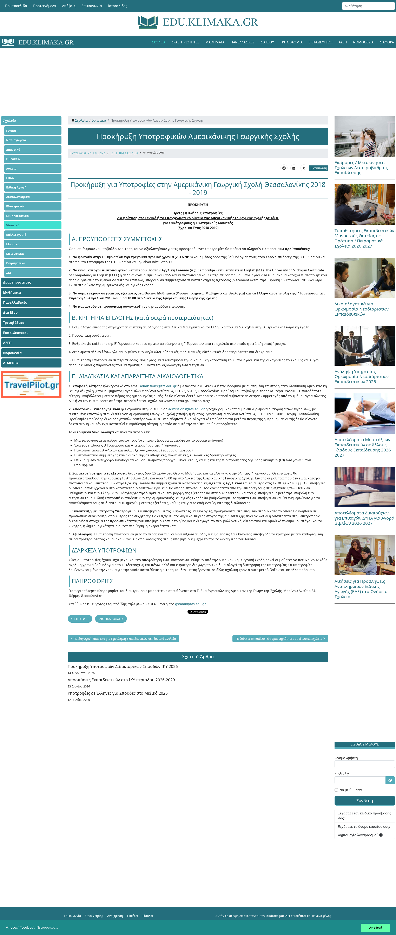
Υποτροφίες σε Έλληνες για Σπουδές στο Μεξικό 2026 (118, 693)
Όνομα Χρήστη (346, 758)
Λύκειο (11, 168)
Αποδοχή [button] (375, 927)
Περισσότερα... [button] (47, 927)
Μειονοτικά (15, 254)
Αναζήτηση (115, 916)
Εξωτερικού (15, 206)
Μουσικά (12, 244)
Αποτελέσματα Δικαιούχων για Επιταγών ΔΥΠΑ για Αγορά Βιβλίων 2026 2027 (364, 518)
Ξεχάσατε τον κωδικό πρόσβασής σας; (364, 815)
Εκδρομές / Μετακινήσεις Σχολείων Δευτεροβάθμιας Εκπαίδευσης (361, 167)
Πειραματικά (15, 263)
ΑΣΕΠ (343, 42)
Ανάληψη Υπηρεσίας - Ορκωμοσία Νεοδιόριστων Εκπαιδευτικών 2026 (362, 377)
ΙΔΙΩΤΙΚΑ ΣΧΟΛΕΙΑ (124, 153)
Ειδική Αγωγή (16, 187)
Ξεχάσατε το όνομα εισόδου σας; (364, 826)
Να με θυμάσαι (351, 790)
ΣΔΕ (8, 272)
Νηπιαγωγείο (16, 140)
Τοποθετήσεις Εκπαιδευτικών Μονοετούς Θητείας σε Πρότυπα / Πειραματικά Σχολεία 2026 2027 (364, 238)
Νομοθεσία (363, 42)
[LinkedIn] (293, 167)
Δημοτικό (13, 149)
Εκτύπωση (319, 168)
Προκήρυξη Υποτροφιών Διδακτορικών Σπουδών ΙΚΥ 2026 (123, 666)
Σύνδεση (364, 800)
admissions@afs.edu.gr (158, 386)
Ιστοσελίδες (117, 5)
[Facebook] (284, 167)
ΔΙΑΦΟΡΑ (11, 363)
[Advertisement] (188, 77)
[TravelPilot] (31, 384)
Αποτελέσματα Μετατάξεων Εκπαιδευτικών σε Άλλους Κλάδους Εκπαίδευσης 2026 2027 (363, 447)
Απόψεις (68, 5)
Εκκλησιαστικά (17, 216)
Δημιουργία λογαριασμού (358, 835)
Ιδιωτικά (12, 225)
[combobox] (368, 6)
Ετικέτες (132, 916)
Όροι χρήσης (94, 916)
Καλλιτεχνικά (16, 235)
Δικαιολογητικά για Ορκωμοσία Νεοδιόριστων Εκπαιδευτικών (362, 309)
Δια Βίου (267, 42)
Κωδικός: (342, 774)
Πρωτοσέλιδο (16, 5)
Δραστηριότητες (185, 42)
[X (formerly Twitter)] (303, 167)
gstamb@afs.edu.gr (190, 604)
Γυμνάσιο (13, 159)
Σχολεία (158, 42)
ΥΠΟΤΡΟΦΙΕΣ (80, 619)
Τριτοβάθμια (291, 42)
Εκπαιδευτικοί (320, 42)
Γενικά (11, 131)
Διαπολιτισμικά (18, 197)
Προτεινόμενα (44, 5)
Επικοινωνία (92, 5)
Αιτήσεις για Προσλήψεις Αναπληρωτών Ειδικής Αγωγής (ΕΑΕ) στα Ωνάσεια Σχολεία (361, 588)
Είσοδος (148, 916)
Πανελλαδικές (242, 42)
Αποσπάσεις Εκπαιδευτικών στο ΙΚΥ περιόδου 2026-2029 (121, 680)
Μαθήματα (214, 42)
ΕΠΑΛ (10, 178)
